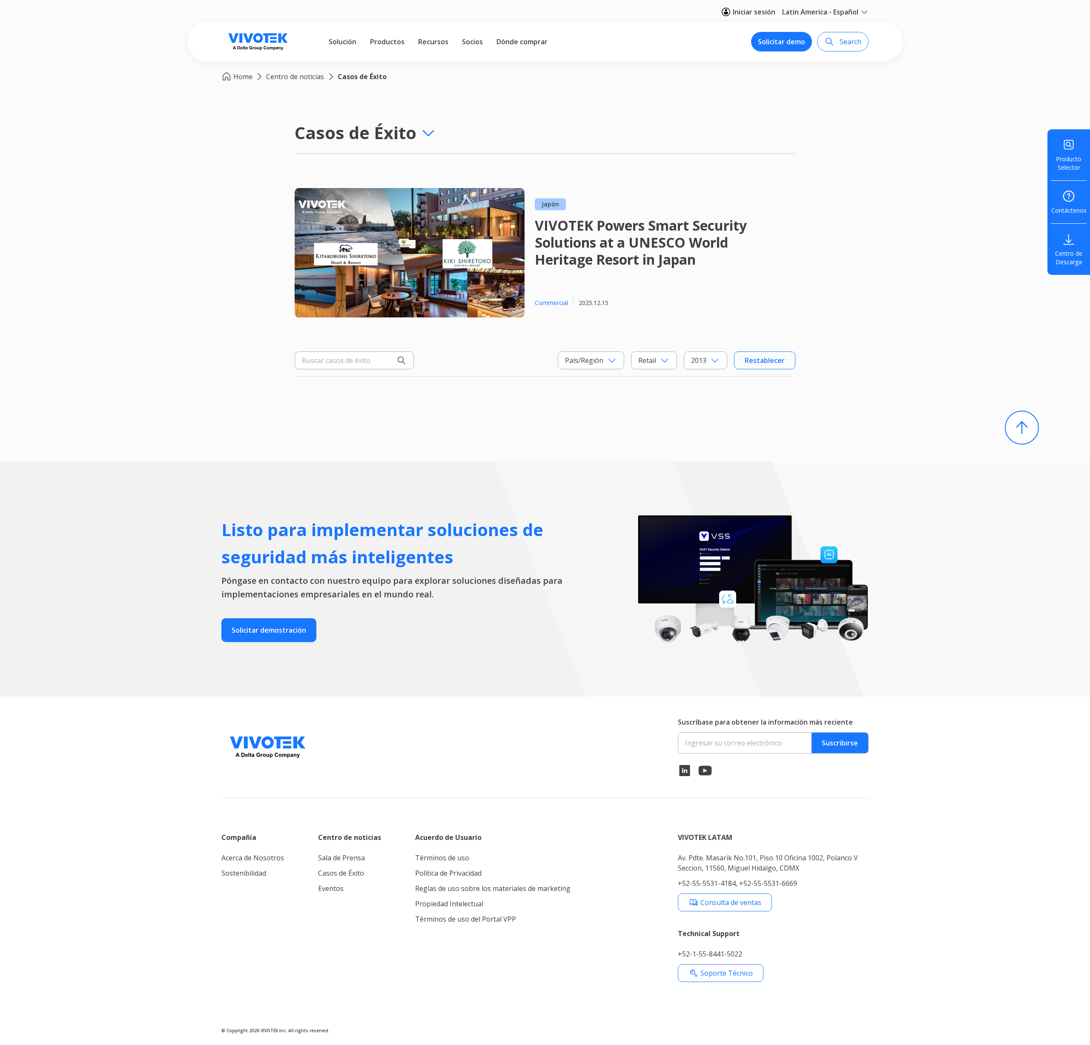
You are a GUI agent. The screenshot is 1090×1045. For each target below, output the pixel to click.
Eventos (331, 888)
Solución (342, 41)
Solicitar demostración (269, 630)
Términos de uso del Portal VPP (465, 919)
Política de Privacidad (448, 873)
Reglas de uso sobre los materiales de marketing (493, 888)
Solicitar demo (781, 41)
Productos (387, 41)
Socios (472, 41)
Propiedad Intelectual (449, 903)
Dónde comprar (522, 41)
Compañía (238, 837)
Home (242, 76)
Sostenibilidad (243, 873)
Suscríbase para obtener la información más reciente (765, 722)
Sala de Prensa (341, 857)
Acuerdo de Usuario (448, 837)
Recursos (433, 41)
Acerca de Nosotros (252, 857)
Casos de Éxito (362, 76)
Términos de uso (442, 857)
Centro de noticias (295, 76)
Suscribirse (840, 743)
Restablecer (765, 360)
